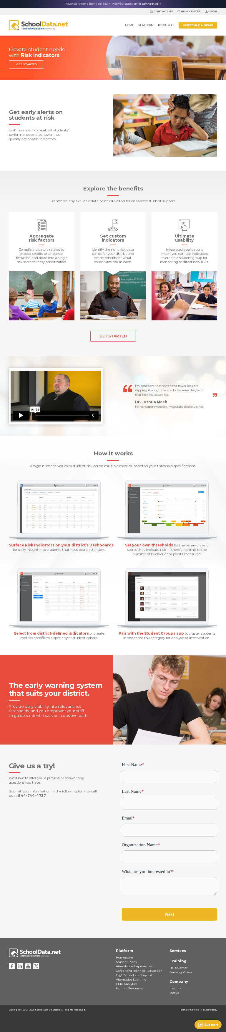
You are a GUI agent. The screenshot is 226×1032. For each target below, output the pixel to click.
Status (174, 993)
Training (178, 961)
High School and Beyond (134, 975)
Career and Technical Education (139, 971)
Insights (175, 988)
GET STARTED (26, 64)
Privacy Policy (209, 1009)
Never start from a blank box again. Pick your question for (113, 3)
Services (178, 951)
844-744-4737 (32, 796)
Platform (146, 25)
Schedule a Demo (198, 25)
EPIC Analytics (126, 984)
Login (212, 11)
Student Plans (126, 962)
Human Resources (129, 988)
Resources (166, 25)
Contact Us (163, 11)
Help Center (191, 11)
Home (129, 25)
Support (211, 1025)
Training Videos (181, 972)
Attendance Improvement (135, 966)
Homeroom (124, 957)
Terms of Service (189, 1009)
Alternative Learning (131, 979)
